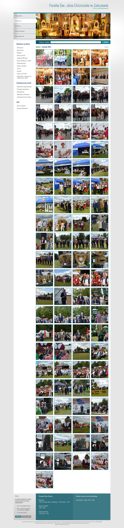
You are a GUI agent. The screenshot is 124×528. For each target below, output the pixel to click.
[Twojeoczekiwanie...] (25, 31)
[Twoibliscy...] (25, 26)
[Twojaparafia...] (25, 15)
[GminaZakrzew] (25, 105)
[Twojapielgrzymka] (25, 36)
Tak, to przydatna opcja (23, 506)
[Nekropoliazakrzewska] (25, 94)
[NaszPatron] (25, 50)
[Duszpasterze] (25, 92)
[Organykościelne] (25, 66)
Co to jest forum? (22, 512)
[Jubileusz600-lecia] (25, 58)
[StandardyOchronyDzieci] (25, 97)
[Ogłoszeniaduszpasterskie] (25, 86)
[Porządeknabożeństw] (25, 89)
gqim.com (67, 524)
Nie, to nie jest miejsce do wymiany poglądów (23, 509)
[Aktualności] (25, 47)
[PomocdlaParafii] (25, 73)
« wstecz (106, 47)
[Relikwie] (25, 53)
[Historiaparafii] (25, 55)
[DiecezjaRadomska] (25, 108)
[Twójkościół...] (25, 21)
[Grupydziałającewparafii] (25, 60)
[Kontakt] (25, 71)
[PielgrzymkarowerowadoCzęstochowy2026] (25, 77)
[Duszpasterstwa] (25, 63)
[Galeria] (25, 68)
